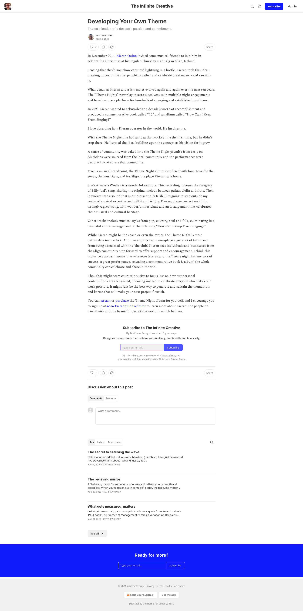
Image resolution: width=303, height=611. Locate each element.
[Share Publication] (259, 6)
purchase (122, 300)
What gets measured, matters (112, 506)
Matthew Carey (105, 35)
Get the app (169, 594)
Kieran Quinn (126, 55)
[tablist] (103, 398)
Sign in (292, 6)
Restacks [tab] (111, 398)
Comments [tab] (96, 398)
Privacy (150, 586)
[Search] (252, 6)
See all (94, 533)
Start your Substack (142, 594)
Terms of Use (168, 355)
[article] (151, 461)
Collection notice (175, 586)
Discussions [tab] (114, 442)
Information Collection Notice (150, 359)
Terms (159, 586)
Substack (134, 603)
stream (105, 300)
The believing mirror (104, 479)
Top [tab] (92, 442)
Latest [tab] (101, 442)
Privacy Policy (178, 359)
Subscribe (274, 6)
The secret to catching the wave (113, 452)
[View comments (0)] (103, 47)
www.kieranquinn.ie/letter (126, 306)
